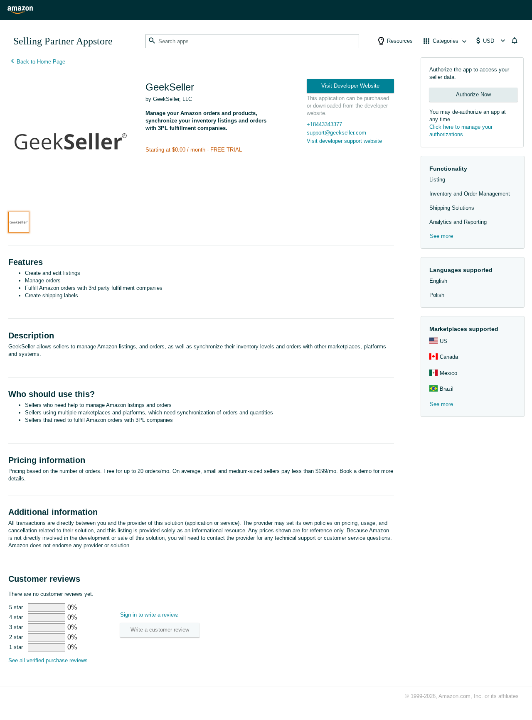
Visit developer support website (344, 141)
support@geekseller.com (336, 133)
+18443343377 (324, 124)
